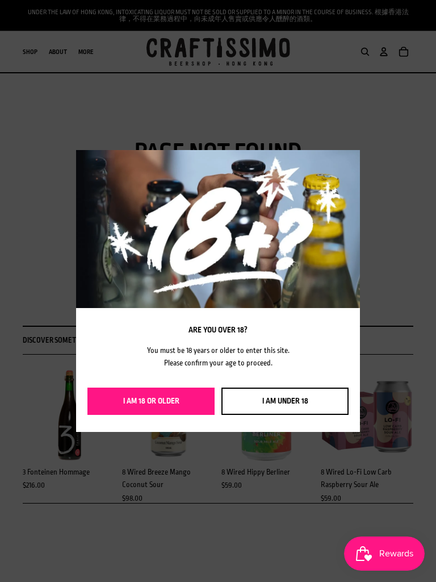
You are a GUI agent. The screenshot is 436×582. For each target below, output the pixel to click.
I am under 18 (285, 401)
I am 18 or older (151, 401)
